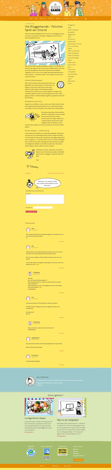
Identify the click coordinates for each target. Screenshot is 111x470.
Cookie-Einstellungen (78, 460)
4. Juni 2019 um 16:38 (36, 274)
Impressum (55, 466)
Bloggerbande (71, 34)
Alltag (69, 27)
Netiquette (76, 453)
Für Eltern (75, 449)
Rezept (70, 60)
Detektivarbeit (72, 41)
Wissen (70, 83)
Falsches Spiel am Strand (74, 44)
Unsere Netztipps (72, 74)
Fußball (70, 48)
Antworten (61, 241)
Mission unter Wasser (73, 55)
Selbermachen (72, 62)
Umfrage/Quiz (71, 72)
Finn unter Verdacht (73, 46)
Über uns (75, 451)
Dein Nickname (29, 207)
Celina (69, 37)
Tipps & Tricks (71, 69)
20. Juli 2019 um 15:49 (34, 298)
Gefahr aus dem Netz (73, 51)
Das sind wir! (71, 39)
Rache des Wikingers (73, 58)
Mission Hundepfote (73, 53)
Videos (69, 79)
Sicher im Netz (72, 65)
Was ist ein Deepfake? (68, 420)
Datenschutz (67, 466)
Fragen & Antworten (78, 455)
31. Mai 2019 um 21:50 (34, 247)
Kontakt (42, 466)
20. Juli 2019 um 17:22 (36, 323)
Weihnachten (71, 81)
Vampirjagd (71, 76)
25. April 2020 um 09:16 (35, 339)
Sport (69, 67)
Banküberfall (71, 32)
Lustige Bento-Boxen (35, 418)
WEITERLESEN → (29, 432)
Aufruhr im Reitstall (73, 30)
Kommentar (28, 193)
